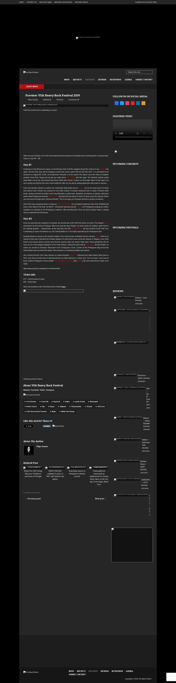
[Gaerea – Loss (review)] (124, 297)
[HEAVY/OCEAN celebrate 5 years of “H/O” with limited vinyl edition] (55, 468)
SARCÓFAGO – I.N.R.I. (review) (146, 482)
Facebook (35, 390)
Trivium (89, 407)
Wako (54, 411)
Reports (77, 79)
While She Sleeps (68, 411)
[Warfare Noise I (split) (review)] (126, 461)
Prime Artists (31, 407)
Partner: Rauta (81, 2)
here (64, 287)
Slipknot (63, 407)
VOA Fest (101, 407)
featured (56, 402)
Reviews (102, 79)
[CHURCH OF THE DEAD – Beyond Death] (131, 495)
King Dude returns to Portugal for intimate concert (77, 473)
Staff (21, 2)
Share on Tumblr (47, 426)
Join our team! (45, 2)
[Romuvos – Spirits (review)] (125, 375)
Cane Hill (44, 402)
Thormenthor (76, 407)
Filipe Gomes (42, 446)
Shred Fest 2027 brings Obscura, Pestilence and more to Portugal (33, 473)
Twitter (42, 390)
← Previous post (33, 498)
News (67, 79)
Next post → (101, 498)
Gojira (67, 402)
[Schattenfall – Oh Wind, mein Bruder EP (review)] (131, 343)
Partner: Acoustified (63, 2)
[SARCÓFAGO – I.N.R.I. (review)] (127, 479)
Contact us (31, 2)
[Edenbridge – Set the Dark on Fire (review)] (131, 310)
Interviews (115, 79)
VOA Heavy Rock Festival (36, 411)
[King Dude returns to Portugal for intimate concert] (77, 468)
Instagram (50, 390)
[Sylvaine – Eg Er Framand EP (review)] (129, 388)
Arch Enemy (31, 402)
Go (151, 72)
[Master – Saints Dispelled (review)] (128, 418)
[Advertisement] (66, 133)
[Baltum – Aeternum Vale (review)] (127, 439)
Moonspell (94, 402)
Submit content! (144, 79)
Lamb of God (80, 402)
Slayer (52, 407)
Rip (43, 407)
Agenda (128, 79)
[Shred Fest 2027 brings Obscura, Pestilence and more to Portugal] (33, 468)
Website (26, 390)
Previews (90, 79)
